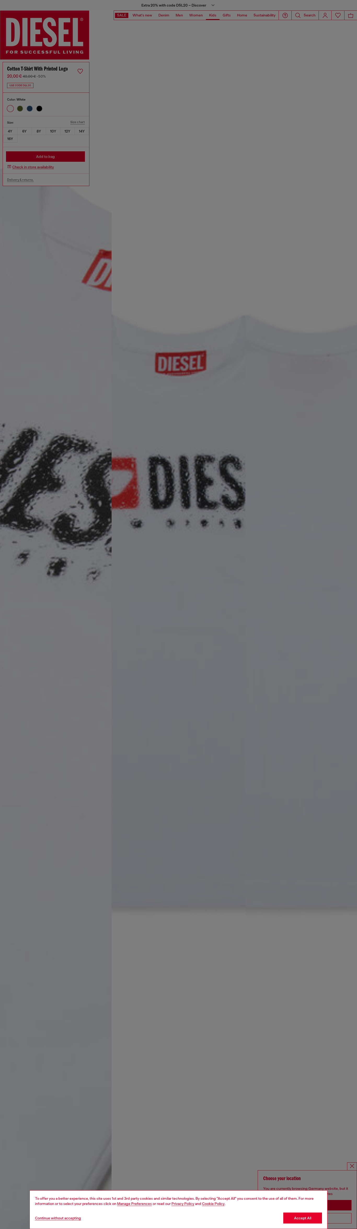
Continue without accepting (58, 1218)
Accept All (302, 1218)
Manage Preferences (134, 1204)
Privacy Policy (182, 1204)
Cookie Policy (213, 1204)
